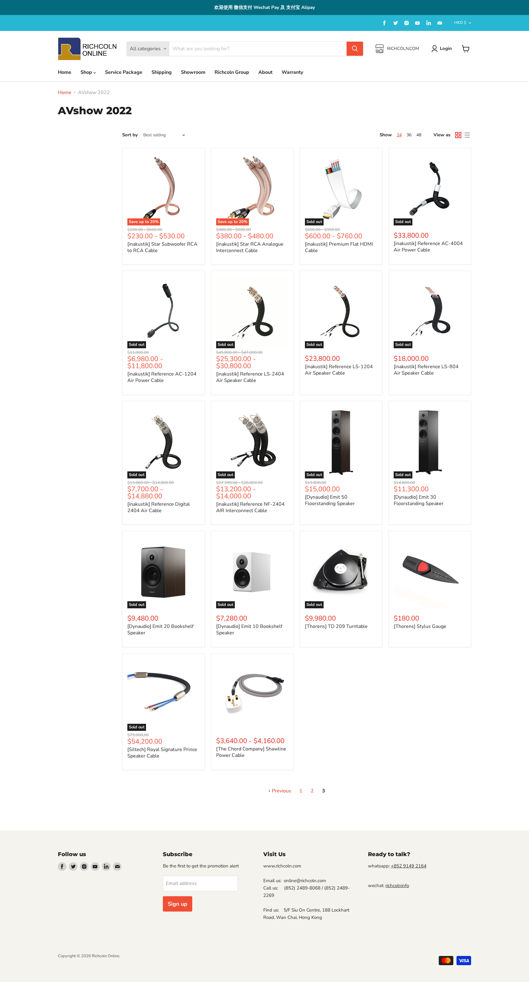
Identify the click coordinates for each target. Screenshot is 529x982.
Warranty (292, 72)
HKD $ (460, 22)
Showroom (193, 72)
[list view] (467, 135)
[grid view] (458, 135)
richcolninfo (397, 885)
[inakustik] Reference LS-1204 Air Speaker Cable (339, 369)
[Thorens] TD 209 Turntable (336, 626)
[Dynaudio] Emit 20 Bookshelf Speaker (160, 629)
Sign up (177, 904)
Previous (281, 790)
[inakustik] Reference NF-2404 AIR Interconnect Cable (250, 507)
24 (399, 135)
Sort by (130, 135)
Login (446, 48)
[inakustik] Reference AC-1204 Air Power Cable (162, 377)
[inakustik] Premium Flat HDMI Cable (339, 247)
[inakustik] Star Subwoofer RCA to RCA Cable (162, 247)
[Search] (355, 49)
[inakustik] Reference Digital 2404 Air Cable (158, 507)
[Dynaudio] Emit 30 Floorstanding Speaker (419, 500)
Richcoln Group (232, 72)
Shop (87, 72)
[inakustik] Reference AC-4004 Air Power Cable (428, 246)
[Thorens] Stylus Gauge (420, 626)
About (265, 72)
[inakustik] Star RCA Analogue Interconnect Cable (249, 247)
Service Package (123, 72)
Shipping (162, 72)
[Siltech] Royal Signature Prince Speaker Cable (162, 752)
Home (64, 72)
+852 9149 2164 (408, 866)
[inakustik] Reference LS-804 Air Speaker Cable (426, 369)
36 (409, 135)
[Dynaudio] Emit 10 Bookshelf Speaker (249, 629)
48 (418, 135)
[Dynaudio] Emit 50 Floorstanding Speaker (330, 500)
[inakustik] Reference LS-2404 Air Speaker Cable (250, 377)
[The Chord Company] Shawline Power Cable (251, 752)
